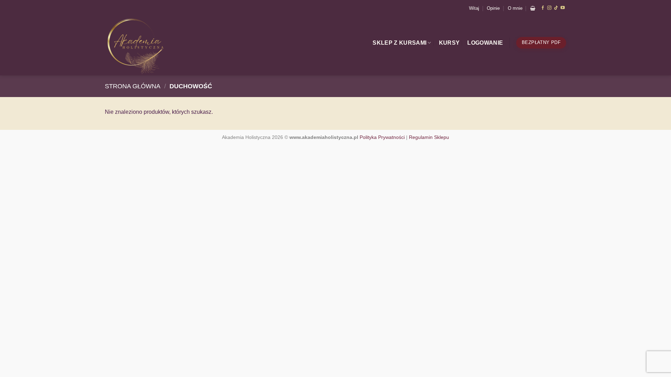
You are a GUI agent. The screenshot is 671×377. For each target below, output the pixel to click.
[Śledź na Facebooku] (543, 8)
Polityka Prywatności (382, 137)
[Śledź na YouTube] (563, 8)
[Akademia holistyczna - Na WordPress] (154, 45)
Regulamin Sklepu (429, 137)
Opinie (493, 8)
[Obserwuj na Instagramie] (549, 8)
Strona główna (132, 86)
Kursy (449, 43)
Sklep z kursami (399, 43)
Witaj (474, 8)
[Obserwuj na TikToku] (556, 8)
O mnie (515, 8)
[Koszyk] (532, 8)
